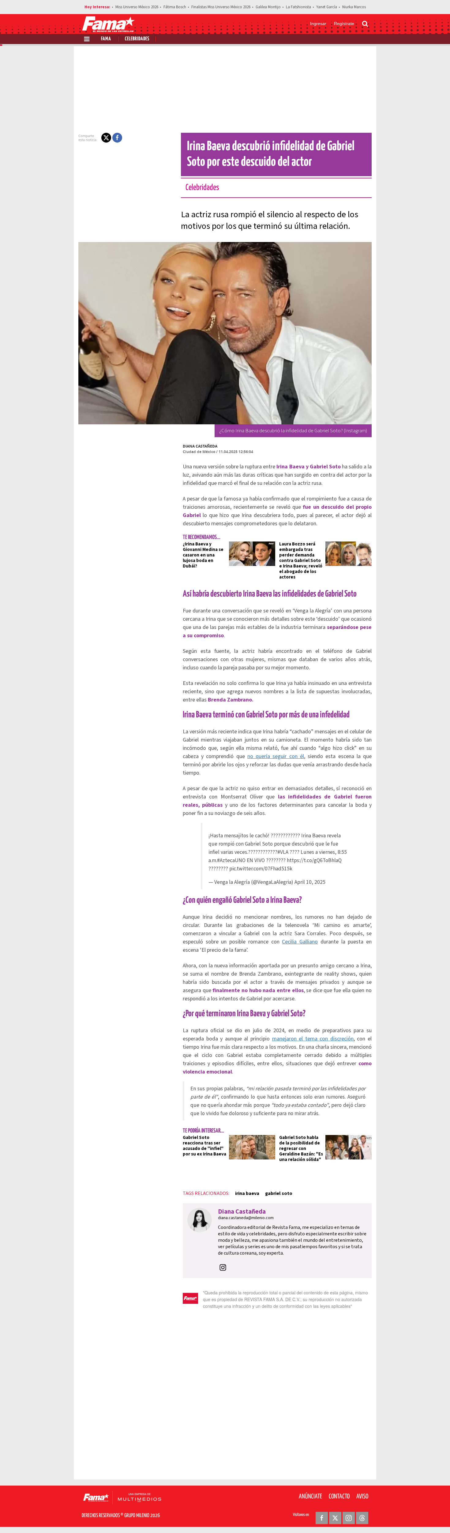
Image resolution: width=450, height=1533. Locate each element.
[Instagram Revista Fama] (349, 1518)
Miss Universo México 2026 (136, 7)
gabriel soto (278, 1193)
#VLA (282, 852)
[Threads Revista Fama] (362, 1518)
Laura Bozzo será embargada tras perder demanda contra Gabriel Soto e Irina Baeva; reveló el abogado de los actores (300, 560)
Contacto (339, 1497)
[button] (106, 138)
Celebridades (137, 39)
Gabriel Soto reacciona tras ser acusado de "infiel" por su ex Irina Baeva (204, 1145)
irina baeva (247, 1193)
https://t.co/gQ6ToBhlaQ (314, 860)
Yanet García (326, 7)
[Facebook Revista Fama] (322, 1518)
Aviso (362, 1497)
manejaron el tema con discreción (313, 1039)
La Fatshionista (298, 7)
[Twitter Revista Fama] (335, 1518)
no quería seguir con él (275, 756)
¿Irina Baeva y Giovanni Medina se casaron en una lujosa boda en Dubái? (203, 555)
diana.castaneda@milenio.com (246, 1218)
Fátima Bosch (174, 7)
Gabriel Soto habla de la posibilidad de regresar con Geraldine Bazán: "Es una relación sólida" (301, 1148)
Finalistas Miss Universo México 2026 (220, 7)
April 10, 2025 (309, 882)
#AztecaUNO (231, 860)
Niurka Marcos (354, 7)
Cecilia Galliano (300, 942)
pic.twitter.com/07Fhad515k (260, 869)
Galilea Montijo (268, 7)
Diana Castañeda (200, 446)
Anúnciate (310, 1497)
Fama (106, 39)
